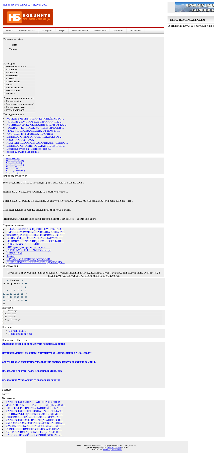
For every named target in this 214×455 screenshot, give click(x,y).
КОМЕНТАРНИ (13, 91)
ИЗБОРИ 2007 (12, 70)
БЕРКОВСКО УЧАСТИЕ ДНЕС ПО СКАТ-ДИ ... (35, 241)
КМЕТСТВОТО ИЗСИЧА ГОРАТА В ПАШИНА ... (35, 423)
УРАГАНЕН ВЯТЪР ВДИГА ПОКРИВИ (30, 133)
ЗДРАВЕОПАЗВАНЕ (14, 88)
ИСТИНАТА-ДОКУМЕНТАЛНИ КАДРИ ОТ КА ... (37, 124)
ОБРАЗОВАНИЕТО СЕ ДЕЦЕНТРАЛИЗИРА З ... (35, 229)
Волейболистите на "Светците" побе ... (29, 148)
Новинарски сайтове (20, 333)
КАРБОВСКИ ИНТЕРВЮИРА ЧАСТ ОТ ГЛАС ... (34, 411)
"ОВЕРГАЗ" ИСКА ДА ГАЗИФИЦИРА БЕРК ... (33, 432)
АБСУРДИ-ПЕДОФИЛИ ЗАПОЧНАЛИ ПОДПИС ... (37, 142)
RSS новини (135, 31)
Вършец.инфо (10, 314)
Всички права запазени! (112, 449)
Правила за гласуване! (15, 107)
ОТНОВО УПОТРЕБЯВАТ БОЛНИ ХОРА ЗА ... (33, 417)
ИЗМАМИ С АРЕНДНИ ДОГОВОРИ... (29, 259)
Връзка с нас (100, 31)
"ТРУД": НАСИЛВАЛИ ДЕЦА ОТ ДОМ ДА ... (33, 130)
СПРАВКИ (10, 94)
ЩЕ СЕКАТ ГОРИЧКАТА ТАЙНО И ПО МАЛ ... (34, 408)
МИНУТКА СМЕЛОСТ (16, 67)
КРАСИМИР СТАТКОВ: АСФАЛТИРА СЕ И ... (33, 426)
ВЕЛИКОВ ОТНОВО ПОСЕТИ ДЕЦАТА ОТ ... (34, 136)
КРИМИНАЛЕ (12, 76)
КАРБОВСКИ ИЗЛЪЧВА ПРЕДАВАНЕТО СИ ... (34, 420)
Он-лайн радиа (17, 330)
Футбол (11, 256)
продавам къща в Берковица (23, 151)
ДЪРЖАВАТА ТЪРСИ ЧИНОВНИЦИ (29, 250)
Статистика (118, 31)
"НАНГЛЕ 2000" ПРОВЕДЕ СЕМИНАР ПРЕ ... (34, 121)
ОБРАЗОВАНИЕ (13, 82)
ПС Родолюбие (11, 317)
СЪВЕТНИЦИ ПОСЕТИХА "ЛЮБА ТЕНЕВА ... (34, 429)
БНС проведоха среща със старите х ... (28, 247)
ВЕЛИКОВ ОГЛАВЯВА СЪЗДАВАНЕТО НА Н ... (36, 145)
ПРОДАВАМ (14, 253)
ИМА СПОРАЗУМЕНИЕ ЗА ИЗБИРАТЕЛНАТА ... (36, 232)
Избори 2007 (40, 4)
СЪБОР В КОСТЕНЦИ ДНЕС (24, 244)
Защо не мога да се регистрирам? (20, 104)
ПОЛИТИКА (11, 73)
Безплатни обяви (80, 31)
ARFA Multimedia (114, 447)
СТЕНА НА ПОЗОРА (15, 110)
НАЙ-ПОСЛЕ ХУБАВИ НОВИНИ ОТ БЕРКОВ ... (35, 435)
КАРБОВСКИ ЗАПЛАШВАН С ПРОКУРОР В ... (34, 402)
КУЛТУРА (10, 79)
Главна (9, 31)
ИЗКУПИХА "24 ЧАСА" (21, 139)
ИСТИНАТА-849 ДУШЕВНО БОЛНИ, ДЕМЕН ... (34, 414)
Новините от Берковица (16, 4)
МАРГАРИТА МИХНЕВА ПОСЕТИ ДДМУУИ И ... (36, 405)
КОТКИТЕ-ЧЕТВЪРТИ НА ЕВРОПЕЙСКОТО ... (35, 118)
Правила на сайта (27, 31)
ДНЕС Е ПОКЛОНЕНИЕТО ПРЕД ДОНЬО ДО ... (36, 262)
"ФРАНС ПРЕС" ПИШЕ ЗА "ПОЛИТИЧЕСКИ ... (35, 127)
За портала (47, 31)
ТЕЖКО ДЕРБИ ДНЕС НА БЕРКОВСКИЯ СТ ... (35, 235)
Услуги (62, 31)
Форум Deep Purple (13, 320)
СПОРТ (9, 85)
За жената (9, 323)
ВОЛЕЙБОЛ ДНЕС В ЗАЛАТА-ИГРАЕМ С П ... (34, 238)
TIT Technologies (11, 311)
